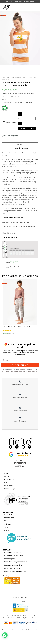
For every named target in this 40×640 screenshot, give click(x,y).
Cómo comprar (9, 479)
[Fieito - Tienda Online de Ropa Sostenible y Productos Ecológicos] (6, 7)
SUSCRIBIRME (20, 365)
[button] (32, 7)
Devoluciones (8, 486)
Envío (6, 482)
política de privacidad (32, 371)
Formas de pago (9, 489)
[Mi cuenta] (28, 7)
